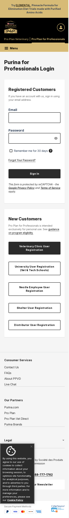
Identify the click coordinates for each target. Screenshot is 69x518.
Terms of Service (50, 187)
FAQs (7, 373)
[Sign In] (61, 27)
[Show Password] (56, 138)
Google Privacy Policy (21, 187)
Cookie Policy (15, 500)
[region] (16, 472)
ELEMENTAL (23, 5)
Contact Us (11, 367)
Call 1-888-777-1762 (38, 474)
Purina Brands (13, 424)
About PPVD (12, 378)
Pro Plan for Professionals (48, 39)
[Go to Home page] (10, 26)
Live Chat (10, 384)
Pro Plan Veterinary (16, 39)
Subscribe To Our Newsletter (33, 484)
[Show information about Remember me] (50, 151)
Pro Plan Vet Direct (16, 418)
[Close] (30, 443)
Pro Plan (9, 413)
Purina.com (11, 407)
